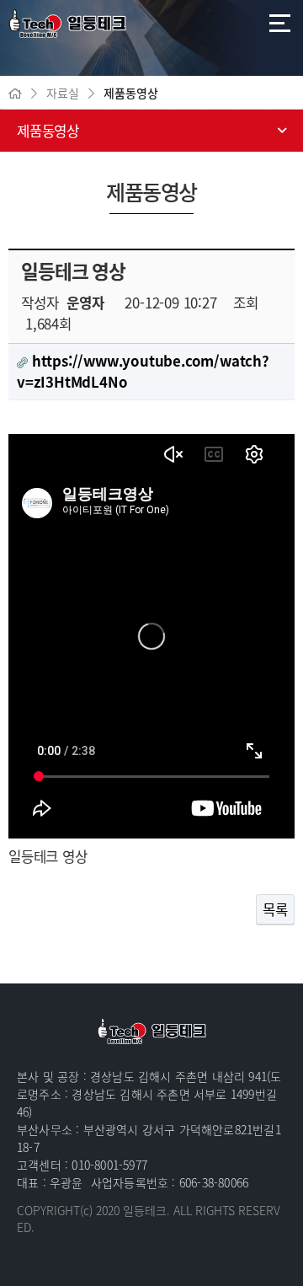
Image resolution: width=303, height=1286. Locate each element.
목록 (275, 909)
